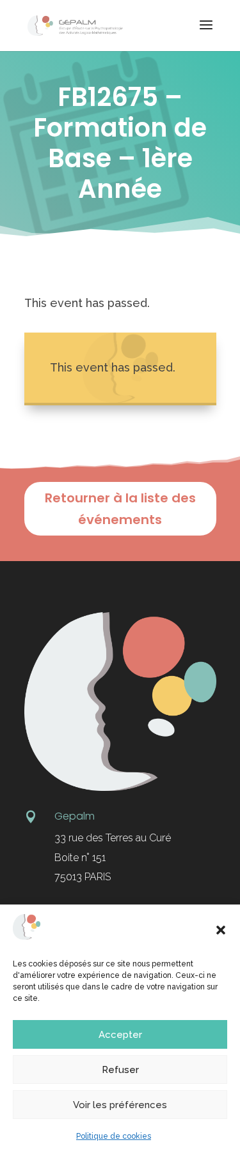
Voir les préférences (120, 1105)
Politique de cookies (113, 1136)
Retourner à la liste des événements (120, 509)
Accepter (120, 1034)
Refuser (120, 1070)
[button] (220, 930)
